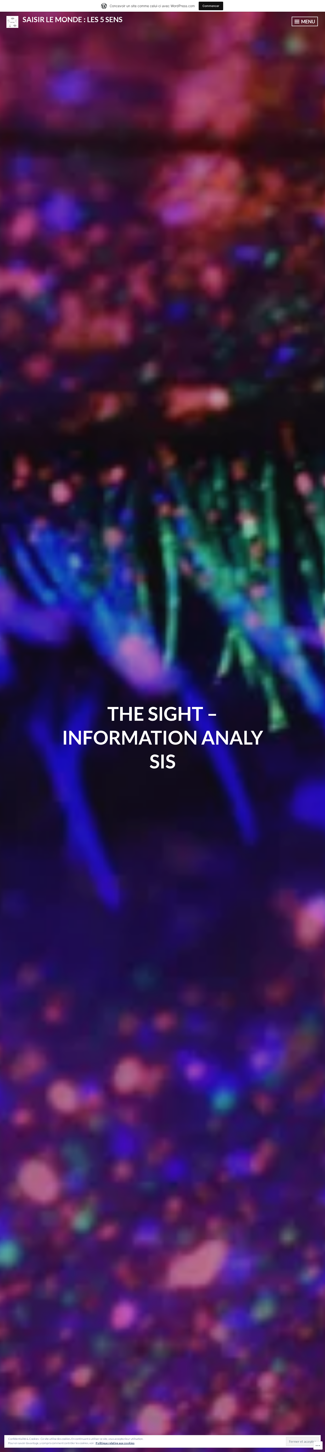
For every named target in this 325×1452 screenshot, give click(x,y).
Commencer (210, 6)
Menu (307, 21)
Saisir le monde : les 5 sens (73, 19)
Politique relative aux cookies (115, 1443)
